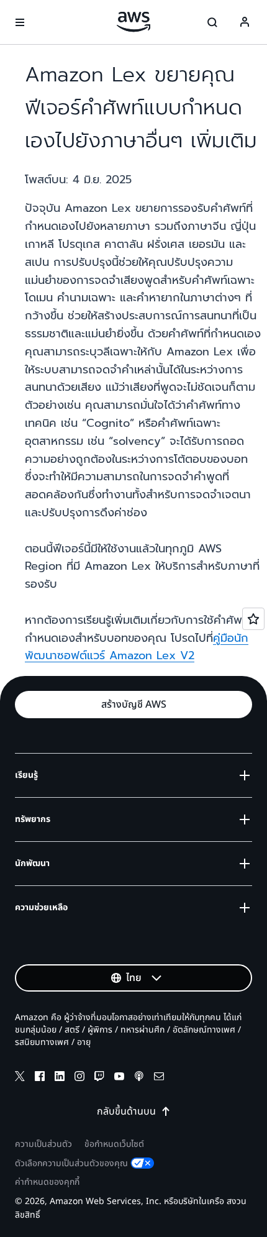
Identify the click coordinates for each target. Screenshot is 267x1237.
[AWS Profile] (244, 22)
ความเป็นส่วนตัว (43, 1144)
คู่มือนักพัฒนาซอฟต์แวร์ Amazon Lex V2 (136, 647)
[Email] (159, 1078)
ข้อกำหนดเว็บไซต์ (114, 1144)
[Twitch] (99, 1078)
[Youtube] (119, 1078)
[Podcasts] (139, 1078)
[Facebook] (40, 1078)
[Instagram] (79, 1078)
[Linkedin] (60, 1078)
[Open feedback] (253, 619)
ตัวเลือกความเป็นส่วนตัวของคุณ (71, 1163)
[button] (133, 704)
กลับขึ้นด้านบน (126, 1111)
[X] (20, 1078)
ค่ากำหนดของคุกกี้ (47, 1182)
